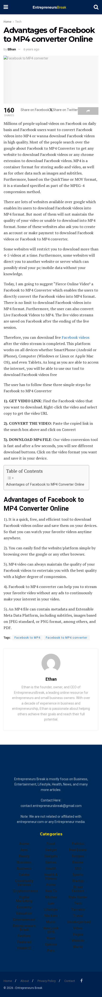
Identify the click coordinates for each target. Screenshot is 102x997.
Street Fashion (78, 889)
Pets (51, 951)
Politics (78, 844)
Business (24, 862)
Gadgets (51, 856)
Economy (24, 907)
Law (51, 903)
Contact (69, 981)
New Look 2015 (51, 930)
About (24, 981)
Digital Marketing (24, 899)
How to (51, 891)
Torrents (78, 910)
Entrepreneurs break (24, 928)
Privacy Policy (46, 981)
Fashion (24, 936)
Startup (78, 881)
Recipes (78, 856)
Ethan (12, 49)
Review (77, 862)
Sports (78, 875)
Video (78, 928)
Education (24, 913)
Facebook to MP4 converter (66, 637)
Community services (24, 883)
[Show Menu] (6, 7)
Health (51, 868)
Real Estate (78, 850)
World (78, 947)
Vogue (78, 934)
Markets (51, 916)
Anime (24, 844)
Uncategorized (79, 922)
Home (7, 21)
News (51, 938)
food (51, 844)
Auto (24, 850)
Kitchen (51, 897)
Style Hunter (78, 897)
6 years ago (31, 49)
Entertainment (24, 920)
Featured (24, 942)
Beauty (24, 856)
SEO (78, 868)
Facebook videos (75, 337)
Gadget (51, 850)
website (78, 941)
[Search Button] (96, 7)
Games (50, 862)
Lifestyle (51, 910)
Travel (78, 916)
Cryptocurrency (25, 891)
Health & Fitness (51, 876)
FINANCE (24, 948)
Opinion (51, 944)
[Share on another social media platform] (88, 111)
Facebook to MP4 (27, 637)
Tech (18, 21)
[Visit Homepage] (51, 7)
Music (51, 922)
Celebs (24, 875)
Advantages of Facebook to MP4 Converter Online (45, 485)
